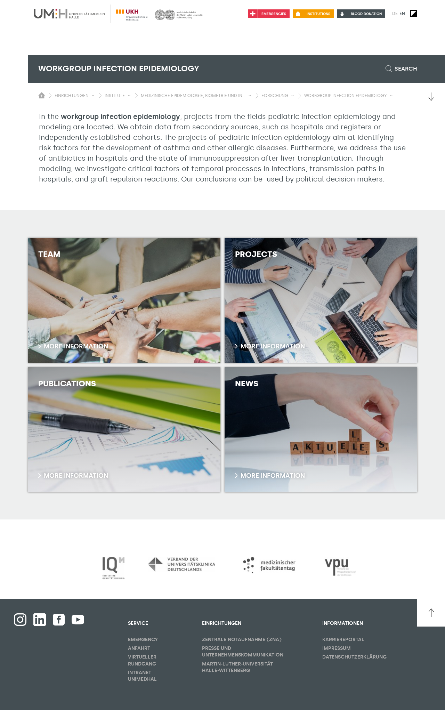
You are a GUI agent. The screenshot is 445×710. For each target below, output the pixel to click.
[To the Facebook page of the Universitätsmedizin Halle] (20, 619)
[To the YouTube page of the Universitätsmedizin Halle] (78, 619)
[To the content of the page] (431, 96)
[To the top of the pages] (431, 612)
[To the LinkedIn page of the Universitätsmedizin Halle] (39, 619)
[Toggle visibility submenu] (93, 96)
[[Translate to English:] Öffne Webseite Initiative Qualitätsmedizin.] (113, 568)
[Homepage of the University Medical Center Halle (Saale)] (69, 13)
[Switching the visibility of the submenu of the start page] (41, 95)
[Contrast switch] (413, 13)
